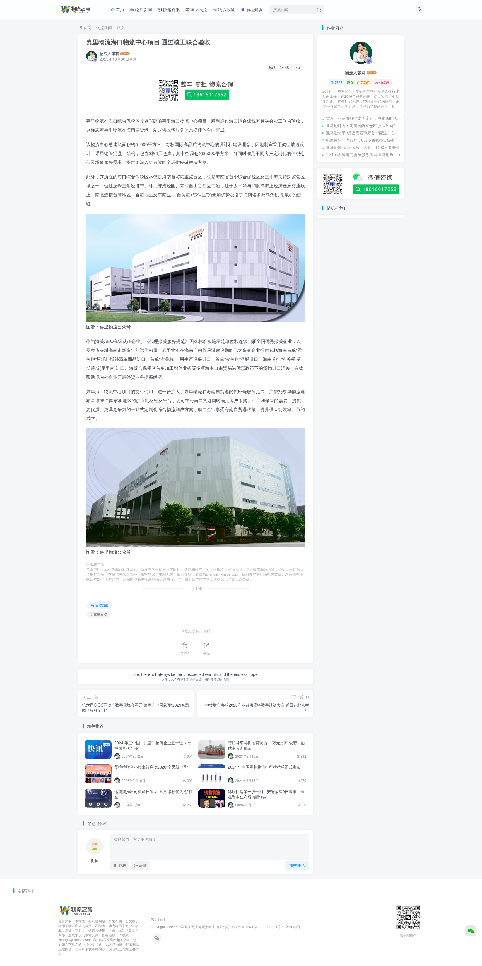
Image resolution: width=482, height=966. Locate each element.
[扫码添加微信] (470, 930)
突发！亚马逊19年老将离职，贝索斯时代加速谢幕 (363, 118)
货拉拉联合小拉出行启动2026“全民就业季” (151, 767)
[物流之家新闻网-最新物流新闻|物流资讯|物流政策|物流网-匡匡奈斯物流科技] (75, 8)
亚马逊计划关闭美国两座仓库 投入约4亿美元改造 (363, 125)
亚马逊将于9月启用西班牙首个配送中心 (360, 132)
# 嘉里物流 (99, 614)
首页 (119, 9)
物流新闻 (143, 9)
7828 (339, 82)
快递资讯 (171, 9)
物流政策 (226, 9)
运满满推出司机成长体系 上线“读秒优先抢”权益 (153, 794)
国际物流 (198, 9)
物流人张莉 (109, 53)
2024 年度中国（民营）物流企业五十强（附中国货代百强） (152, 745)
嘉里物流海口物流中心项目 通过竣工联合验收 (148, 41)
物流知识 (253, 9)
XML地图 (293, 926)
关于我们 (157, 919)
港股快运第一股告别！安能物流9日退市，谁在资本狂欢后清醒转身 (266, 794)
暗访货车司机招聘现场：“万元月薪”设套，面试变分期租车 (266, 745)
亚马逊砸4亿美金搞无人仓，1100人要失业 (363, 147)
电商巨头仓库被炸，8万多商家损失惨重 (360, 140)
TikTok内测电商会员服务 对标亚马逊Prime (363, 154)
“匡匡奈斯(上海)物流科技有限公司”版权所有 (211, 926)
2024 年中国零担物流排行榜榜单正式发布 (264, 767)
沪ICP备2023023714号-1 (265, 926)
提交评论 (297, 865)
